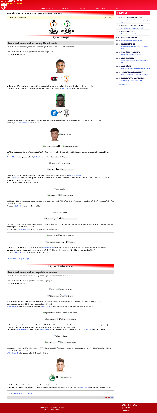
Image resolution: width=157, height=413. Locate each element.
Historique (100, 8)
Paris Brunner (44, 330)
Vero (136, 405)
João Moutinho (18, 206)
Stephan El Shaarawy (21, 252)
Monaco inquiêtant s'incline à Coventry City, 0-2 (134, 74)
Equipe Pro (65, 8)
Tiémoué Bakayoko (24, 123)
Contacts (117, 8)
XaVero (126, 411)
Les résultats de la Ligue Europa (18, 259)
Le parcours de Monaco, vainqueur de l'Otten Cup (135, 68)
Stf (125, 405)
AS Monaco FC (46, 8)
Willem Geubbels (13, 353)
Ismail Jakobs (66, 88)
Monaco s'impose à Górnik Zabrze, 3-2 (132, 34)
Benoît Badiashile (13, 306)
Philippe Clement (75, 175)
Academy (82, 8)
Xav (130, 405)
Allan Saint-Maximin (24, 229)
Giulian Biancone (39, 157)
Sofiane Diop (15, 178)
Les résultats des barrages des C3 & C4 (132, 28)
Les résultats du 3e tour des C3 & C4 (131, 80)
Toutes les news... (124, 84)
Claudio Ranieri (48, 247)
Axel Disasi (46, 306)
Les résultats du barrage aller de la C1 (132, 40)
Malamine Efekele (78, 325)
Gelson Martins (12, 157)
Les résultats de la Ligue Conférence (19, 393)
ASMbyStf (126, 408)
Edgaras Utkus (88, 330)
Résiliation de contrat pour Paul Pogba (132, 54)
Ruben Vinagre (84, 387)
